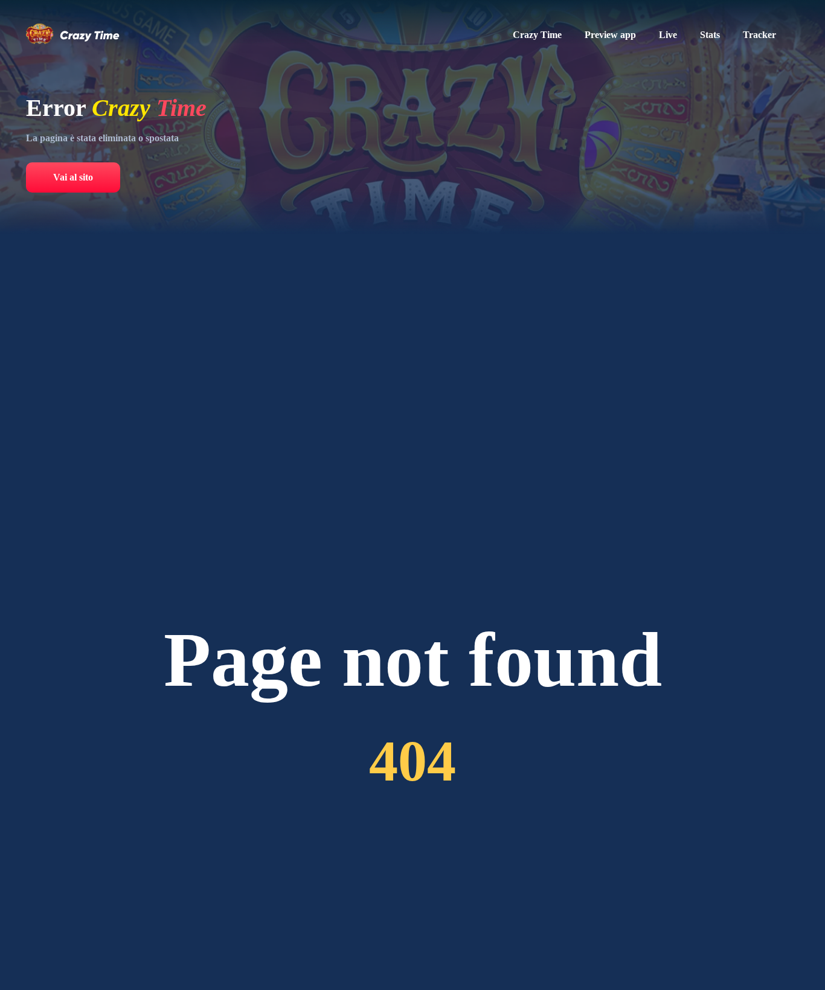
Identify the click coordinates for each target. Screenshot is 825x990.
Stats (710, 35)
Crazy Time (537, 35)
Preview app (610, 35)
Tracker (759, 35)
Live (668, 35)
